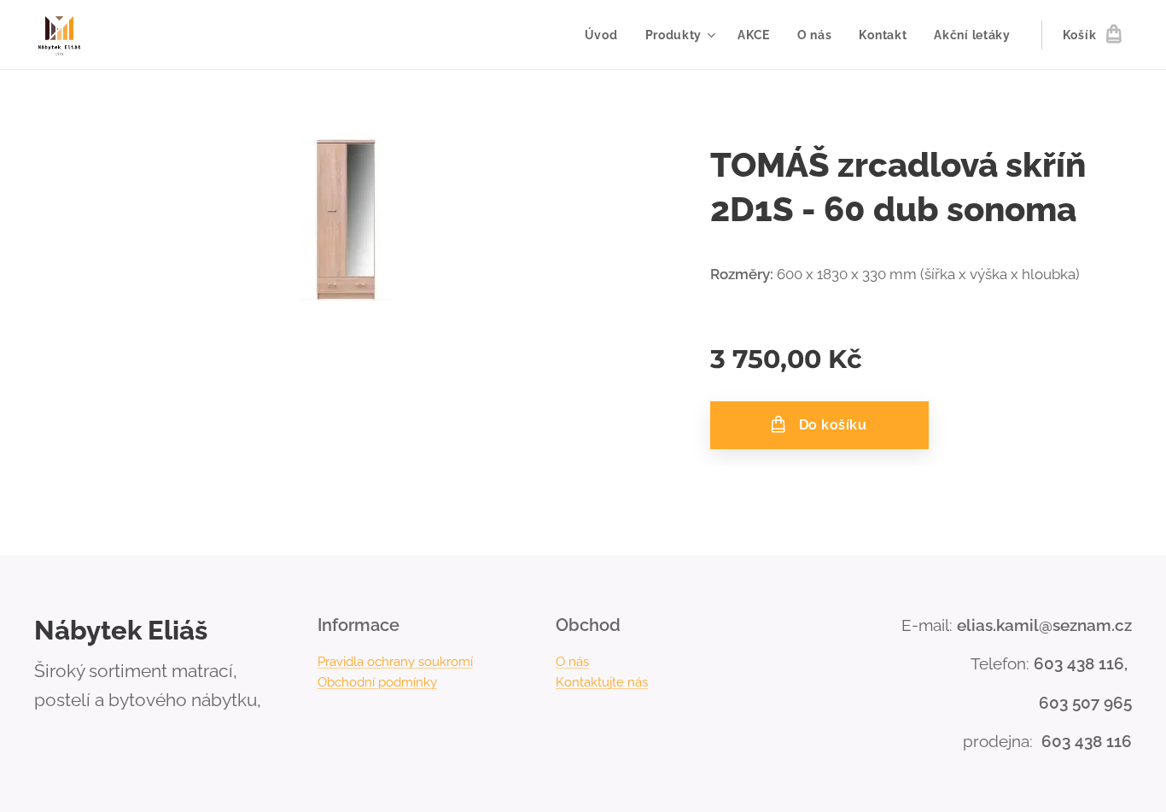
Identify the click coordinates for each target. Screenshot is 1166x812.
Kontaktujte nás (602, 682)
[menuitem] (606, 35)
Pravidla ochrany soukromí (395, 661)
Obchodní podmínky (377, 682)
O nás (572, 661)
